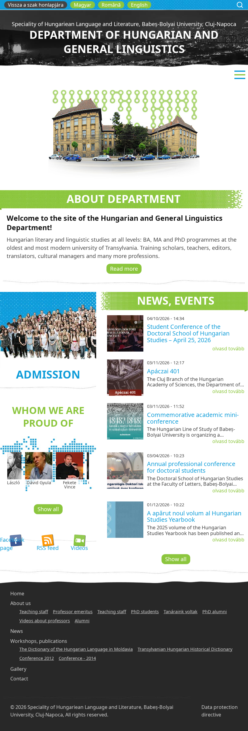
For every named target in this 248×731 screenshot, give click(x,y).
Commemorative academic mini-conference (193, 418)
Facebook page (12, 543)
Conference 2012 (36, 658)
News (16, 631)
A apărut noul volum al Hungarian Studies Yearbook (194, 516)
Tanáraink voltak (180, 611)
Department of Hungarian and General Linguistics (124, 41)
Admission (48, 374)
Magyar (82, 5)
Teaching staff (33, 611)
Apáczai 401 (163, 371)
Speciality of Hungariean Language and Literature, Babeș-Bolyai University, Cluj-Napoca (124, 24)
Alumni (82, 620)
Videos (79, 547)
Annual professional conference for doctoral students (191, 467)
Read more (124, 268)
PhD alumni (214, 611)
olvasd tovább (228, 348)
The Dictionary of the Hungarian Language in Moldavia (76, 649)
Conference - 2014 (77, 658)
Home (17, 593)
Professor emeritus (73, 611)
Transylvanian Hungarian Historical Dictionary (185, 649)
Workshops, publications (38, 641)
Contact (19, 678)
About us (20, 603)
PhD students (145, 611)
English (139, 5)
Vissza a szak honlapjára (36, 5)
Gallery (18, 669)
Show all (48, 509)
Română (111, 5)
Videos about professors (44, 620)
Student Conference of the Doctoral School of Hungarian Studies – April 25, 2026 (188, 333)
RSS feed (48, 547)
